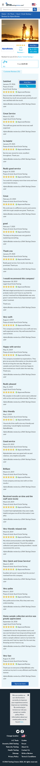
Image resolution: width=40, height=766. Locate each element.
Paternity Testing (12, 747)
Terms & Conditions (29, 756)
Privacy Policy (13, 756)
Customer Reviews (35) (12, 71)
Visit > (33, 45)
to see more (20, 684)
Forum (24, 743)
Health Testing (13, 750)
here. (21, 722)
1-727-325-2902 (33, 50)
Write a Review (27, 753)
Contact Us (26, 750)
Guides (24, 740)
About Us (25, 747)
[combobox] (19, 9)
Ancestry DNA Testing (10, 743)
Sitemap (15, 753)
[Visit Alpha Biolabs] (20, 30)
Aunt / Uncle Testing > (26, 57)
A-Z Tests (14, 740)
